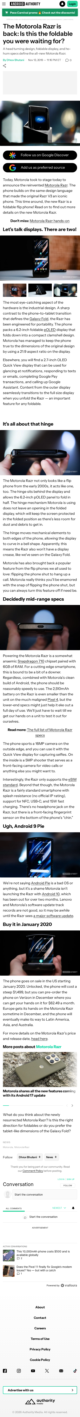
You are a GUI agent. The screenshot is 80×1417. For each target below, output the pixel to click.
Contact (40, 1318)
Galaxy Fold (39, 319)
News (6, 1142)
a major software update (53, 916)
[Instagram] (19, 1371)
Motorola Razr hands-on (50, 221)
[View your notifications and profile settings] (73, 1208)
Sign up (70, 1179)
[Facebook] (5, 1371)
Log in (61, 1179)
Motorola (8, 1147)
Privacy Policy (40, 1349)
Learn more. (68, 19)
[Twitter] (47, 1371)
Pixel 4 (53, 699)
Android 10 (50, 894)
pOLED (50, 330)
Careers (40, 1328)
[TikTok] (75, 1371)
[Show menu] (4, 4)
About (40, 1307)
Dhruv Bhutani (15, 60)
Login (72, 4)
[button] (40, 4)
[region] (40, 1233)
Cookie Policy (40, 1360)
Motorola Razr (56, 185)
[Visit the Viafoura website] (69, 1285)
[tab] (14, 1208)
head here (39, 1039)
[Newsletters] (61, 1371)
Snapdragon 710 (31, 661)
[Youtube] (33, 1371)
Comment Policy (33, 1171)
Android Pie (40, 883)
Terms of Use (40, 1339)
